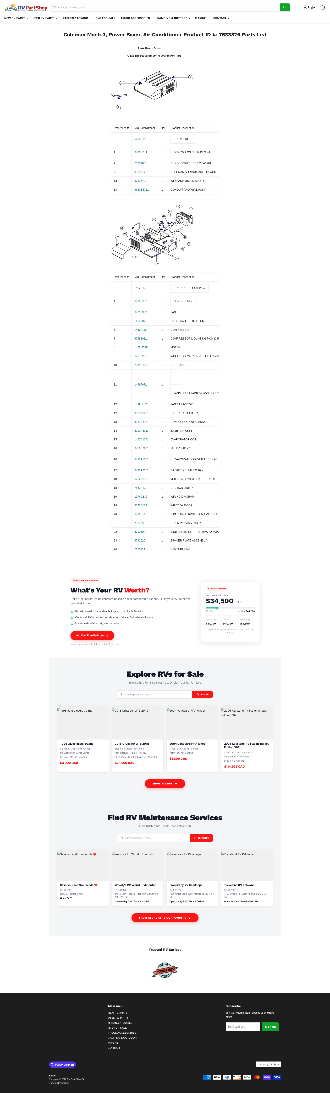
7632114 (139, 549)
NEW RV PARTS (15, 18)
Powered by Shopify (59, 1083)
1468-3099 (141, 347)
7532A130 (140, 487)
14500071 (140, 321)
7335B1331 (141, 364)
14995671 (140, 384)
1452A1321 (141, 288)
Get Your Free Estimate (90, 635)
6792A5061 (141, 459)
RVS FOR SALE (106, 18)
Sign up (270, 1027)
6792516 (139, 540)
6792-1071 (141, 301)
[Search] (285, 7)
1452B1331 (141, 439)
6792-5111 (140, 152)
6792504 (139, 531)
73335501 (140, 523)
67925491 (140, 180)
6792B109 (140, 505)
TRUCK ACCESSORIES (136, 18)
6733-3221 (141, 312)
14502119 (140, 329)
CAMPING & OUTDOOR (172, 18)
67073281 (140, 356)
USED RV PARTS (44, 18)
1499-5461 (141, 404)
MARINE (201, 18)
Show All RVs (162, 783)
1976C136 (140, 496)
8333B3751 (141, 189)
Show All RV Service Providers (162, 917)
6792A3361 (141, 479)
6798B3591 (141, 139)
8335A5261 (141, 172)
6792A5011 (141, 430)
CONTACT (220, 18)
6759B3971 (141, 448)
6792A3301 (141, 470)
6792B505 (140, 514)
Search (203, 838)
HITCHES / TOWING (75, 18)
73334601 (140, 163)
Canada (267, 1064)
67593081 (140, 338)
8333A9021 (141, 413)
